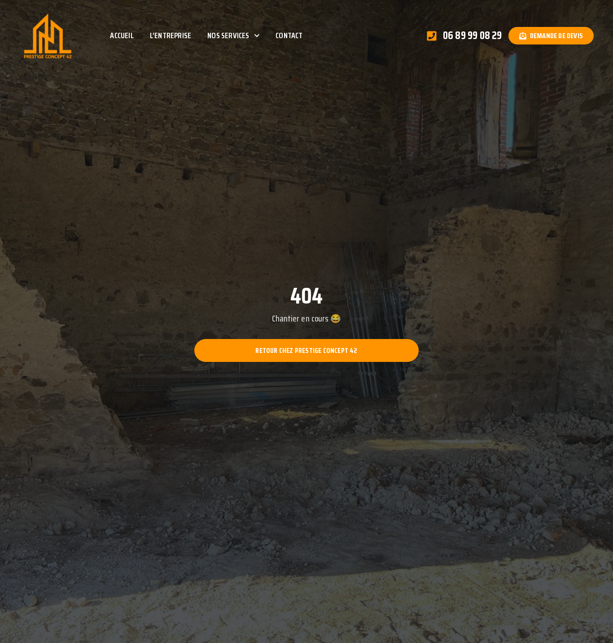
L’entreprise (170, 35)
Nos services (228, 35)
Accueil (121, 35)
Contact (289, 35)
